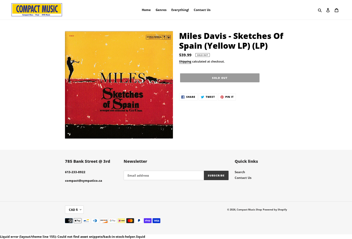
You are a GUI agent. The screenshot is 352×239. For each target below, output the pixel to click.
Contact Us (243, 178)
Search (240, 172)
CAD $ (73, 210)
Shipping (185, 61)
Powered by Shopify (275, 209)
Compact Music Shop (249, 209)
